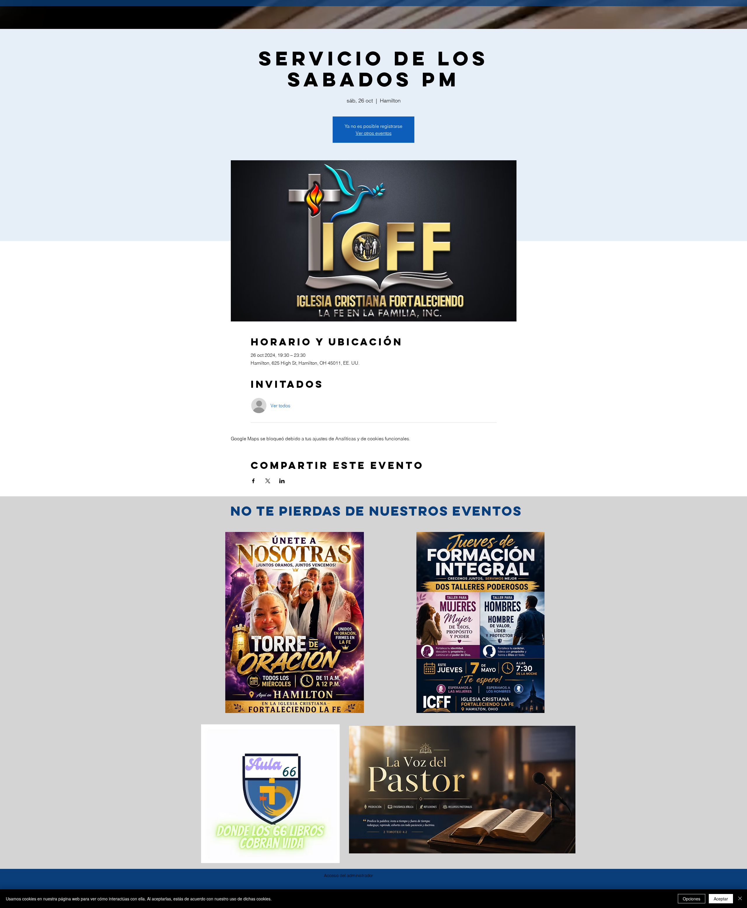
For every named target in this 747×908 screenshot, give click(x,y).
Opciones (691, 899)
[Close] (739, 898)
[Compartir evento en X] (267, 481)
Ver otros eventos (374, 133)
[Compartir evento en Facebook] (253, 481)
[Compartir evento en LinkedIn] (282, 481)
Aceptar (721, 899)
